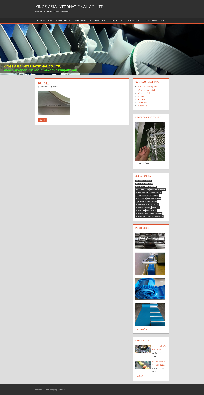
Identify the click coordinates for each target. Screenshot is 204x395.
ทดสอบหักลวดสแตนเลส (154, 199)
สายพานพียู (147, 208)
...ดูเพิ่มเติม (139, 376)
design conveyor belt (143, 181)
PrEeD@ (55, 87)
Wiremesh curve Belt (146, 90)
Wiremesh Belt (144, 93)
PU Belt (43, 120)
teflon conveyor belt (143, 196)
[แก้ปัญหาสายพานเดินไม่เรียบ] (150, 141)
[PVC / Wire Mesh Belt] (150, 264)
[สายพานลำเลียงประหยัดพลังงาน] (143, 365)
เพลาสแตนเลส (159, 216)
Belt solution (117, 20)
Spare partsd (140, 193)
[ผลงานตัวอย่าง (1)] (150, 314)
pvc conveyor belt (142, 190)
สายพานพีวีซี (155, 208)
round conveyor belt (157, 190)
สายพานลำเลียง (140, 210)
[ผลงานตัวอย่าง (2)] (150, 241)
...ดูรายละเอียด (141, 329)
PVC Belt (141, 99)
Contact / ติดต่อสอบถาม (154, 20)
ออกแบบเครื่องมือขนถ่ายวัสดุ (159, 348)
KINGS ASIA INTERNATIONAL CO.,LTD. (70, 7)
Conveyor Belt (81, 20)
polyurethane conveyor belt (146, 187)
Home (39, 20)
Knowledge (134, 20)
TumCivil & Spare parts (59, 20)
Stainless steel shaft (153, 193)
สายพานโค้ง (150, 216)
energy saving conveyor (144, 184)
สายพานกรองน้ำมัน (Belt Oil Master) (147, 205)
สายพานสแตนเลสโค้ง (156, 213)
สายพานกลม (139, 208)
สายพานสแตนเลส (151, 210)
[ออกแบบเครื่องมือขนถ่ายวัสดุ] (143, 349)
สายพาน (154, 202)
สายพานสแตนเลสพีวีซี (142, 213)
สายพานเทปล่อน (140, 216)
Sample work (100, 20)
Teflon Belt (142, 106)
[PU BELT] (150, 289)
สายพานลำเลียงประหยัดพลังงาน (158, 363)
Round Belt (142, 102)
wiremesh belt (141, 199)
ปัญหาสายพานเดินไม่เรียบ (143, 202)
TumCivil (155, 196)
